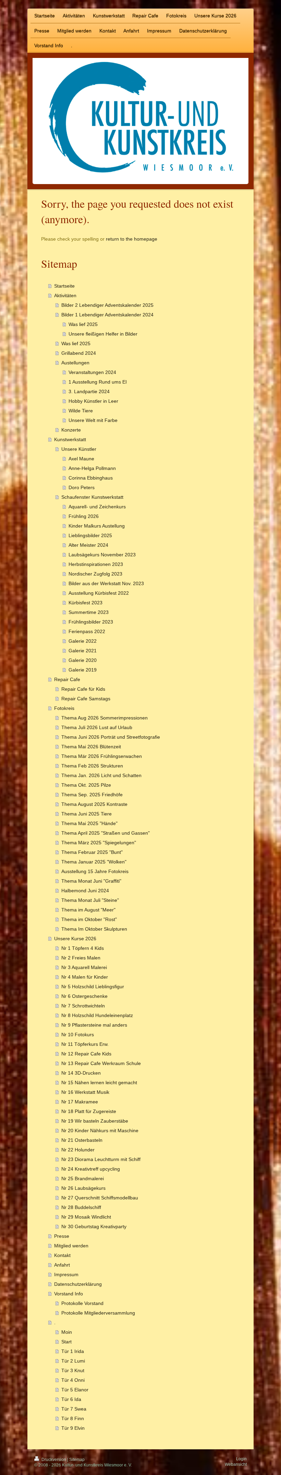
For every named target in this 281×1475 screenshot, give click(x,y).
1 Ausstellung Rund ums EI (98, 382)
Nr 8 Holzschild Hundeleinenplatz (97, 1015)
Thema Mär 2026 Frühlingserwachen (101, 756)
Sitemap (77, 1459)
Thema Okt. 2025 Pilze (86, 785)
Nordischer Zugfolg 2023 (95, 574)
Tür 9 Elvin (73, 1428)
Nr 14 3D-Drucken (81, 1073)
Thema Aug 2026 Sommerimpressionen (104, 718)
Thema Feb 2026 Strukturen (92, 766)
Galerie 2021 (83, 650)
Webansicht (236, 1464)
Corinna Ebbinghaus (91, 478)
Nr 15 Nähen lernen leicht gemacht (99, 1082)
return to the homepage (131, 239)
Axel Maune (81, 458)
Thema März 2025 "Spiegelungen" (98, 842)
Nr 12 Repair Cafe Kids (86, 1053)
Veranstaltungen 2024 (92, 372)
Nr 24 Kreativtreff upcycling (90, 1169)
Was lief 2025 (83, 324)
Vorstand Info (68, 1293)
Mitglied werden (71, 1245)
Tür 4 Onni (73, 1380)
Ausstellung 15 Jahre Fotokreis (95, 871)
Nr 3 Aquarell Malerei (84, 967)
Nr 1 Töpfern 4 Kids (82, 948)
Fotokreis (64, 708)
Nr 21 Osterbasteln (81, 1140)
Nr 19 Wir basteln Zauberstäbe (94, 1121)
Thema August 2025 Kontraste (94, 804)
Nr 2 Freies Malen (80, 957)
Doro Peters (82, 487)
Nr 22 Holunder (78, 1149)
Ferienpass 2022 (87, 631)
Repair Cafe (67, 679)
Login (241, 1458)
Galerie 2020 (83, 660)
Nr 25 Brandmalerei (82, 1178)
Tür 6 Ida (71, 1399)
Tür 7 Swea (73, 1409)
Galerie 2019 (83, 670)
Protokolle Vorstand (82, 1303)
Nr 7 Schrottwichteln (83, 1005)
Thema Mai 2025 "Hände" (89, 823)
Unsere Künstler (78, 449)
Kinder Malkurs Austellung (97, 526)
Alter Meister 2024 (88, 545)
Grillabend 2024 (78, 353)
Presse (61, 1236)
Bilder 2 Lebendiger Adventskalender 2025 (107, 305)
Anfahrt (62, 1265)
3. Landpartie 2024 (89, 391)
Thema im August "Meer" (88, 909)
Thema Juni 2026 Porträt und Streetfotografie (110, 737)
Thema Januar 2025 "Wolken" (93, 862)
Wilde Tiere (81, 410)
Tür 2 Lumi (73, 1361)
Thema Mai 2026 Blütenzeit (91, 746)
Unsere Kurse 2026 (75, 938)
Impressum (66, 1274)
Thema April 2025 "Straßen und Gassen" (105, 833)
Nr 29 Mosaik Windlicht (86, 1217)
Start (66, 1341)
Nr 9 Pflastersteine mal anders (94, 1025)
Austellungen (75, 362)
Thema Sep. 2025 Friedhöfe (92, 794)
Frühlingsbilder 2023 (91, 622)
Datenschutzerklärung (78, 1284)
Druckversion (53, 1459)
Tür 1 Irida (72, 1351)
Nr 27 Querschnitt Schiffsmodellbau (99, 1197)
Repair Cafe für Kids (83, 689)
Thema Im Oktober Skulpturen (94, 929)
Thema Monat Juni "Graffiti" (91, 881)
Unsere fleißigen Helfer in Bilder (103, 334)
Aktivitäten (65, 295)
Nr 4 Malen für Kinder (84, 977)
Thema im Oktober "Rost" (89, 919)
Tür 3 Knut (72, 1370)
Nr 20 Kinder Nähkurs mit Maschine (99, 1130)
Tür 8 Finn (72, 1418)
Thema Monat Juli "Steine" (90, 900)
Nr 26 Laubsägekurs (83, 1188)
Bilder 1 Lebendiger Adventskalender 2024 (107, 314)
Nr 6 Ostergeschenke (84, 996)
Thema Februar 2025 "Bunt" (92, 852)
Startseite (64, 286)
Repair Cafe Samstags (85, 698)
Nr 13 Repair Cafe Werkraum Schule (101, 1063)
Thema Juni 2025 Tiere (86, 814)
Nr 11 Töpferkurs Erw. (85, 1044)
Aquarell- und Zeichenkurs (97, 506)
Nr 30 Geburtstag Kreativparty (93, 1226)
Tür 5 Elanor (74, 1389)
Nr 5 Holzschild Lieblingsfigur (92, 986)
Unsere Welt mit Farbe (93, 420)
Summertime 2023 (89, 612)
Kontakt (62, 1255)
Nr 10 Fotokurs (77, 1034)
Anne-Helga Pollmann (92, 468)
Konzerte (71, 430)
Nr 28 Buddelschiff (81, 1207)
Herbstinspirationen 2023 (96, 564)
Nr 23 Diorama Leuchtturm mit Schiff (100, 1159)
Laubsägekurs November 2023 (102, 554)
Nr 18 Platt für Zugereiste (88, 1111)
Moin (66, 1332)
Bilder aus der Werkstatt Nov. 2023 (106, 583)
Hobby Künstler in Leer (93, 401)
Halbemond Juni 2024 (85, 890)
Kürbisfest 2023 (85, 602)
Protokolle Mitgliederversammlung (98, 1313)
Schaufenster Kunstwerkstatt (92, 497)
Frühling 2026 (84, 516)
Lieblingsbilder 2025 (90, 535)
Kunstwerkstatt (70, 439)
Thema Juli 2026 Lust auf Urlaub (96, 727)
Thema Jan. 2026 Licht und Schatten (101, 775)
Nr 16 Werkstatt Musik (85, 1092)
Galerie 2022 (83, 641)
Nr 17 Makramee (79, 1101)
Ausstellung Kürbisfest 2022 (99, 593)
